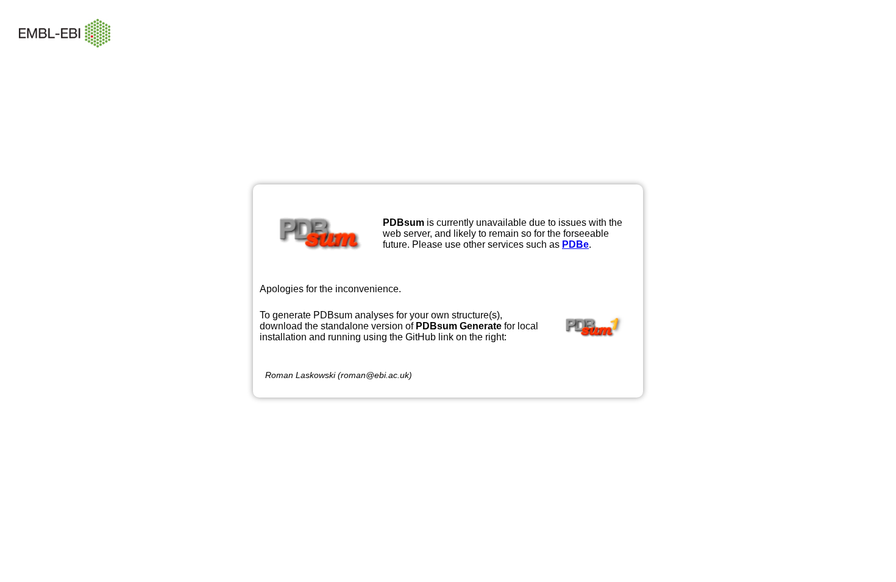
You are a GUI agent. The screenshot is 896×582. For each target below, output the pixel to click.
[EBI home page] (65, 56)
